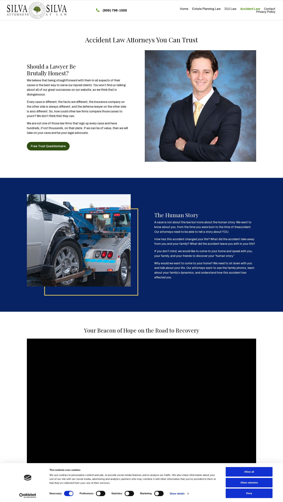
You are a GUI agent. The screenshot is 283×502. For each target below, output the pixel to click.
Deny (249, 493)
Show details (177, 493)
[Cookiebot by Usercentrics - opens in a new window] (27, 495)
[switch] (100, 493)
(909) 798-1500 (115, 10)
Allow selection (249, 482)
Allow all (249, 471)
